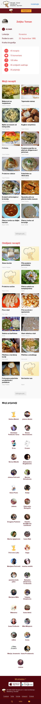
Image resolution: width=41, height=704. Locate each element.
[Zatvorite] (1, 4)
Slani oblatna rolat (30, 326)
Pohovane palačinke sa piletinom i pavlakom (11, 373)
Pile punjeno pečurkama (30, 257)
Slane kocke (11, 257)
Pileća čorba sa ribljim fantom (11, 215)
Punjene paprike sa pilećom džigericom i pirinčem (30, 143)
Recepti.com (4, 690)
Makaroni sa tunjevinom (11, 95)
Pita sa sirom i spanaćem (30, 304)
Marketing (10, 691)
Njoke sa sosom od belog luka (11, 119)
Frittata (11, 143)
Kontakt (16, 691)
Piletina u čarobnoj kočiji (11, 349)
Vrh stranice (19, 679)
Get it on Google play (27, 684)
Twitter (12, 696)
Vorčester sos (30, 373)
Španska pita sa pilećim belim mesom (30, 191)
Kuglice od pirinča (30, 119)
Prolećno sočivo (11, 281)
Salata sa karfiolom (11, 326)
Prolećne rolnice (11, 168)
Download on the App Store (14, 684)
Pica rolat (11, 304)
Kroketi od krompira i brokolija (11, 191)
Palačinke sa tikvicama (30, 168)
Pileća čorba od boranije (30, 215)
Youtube (18, 696)
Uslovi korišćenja (29, 690)
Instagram (24, 696)
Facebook (6, 696)
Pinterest (31, 696)
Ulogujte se (26, 11)
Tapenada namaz (30, 95)
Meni (20, 701)
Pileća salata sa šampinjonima (30, 281)
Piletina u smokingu (30, 349)
